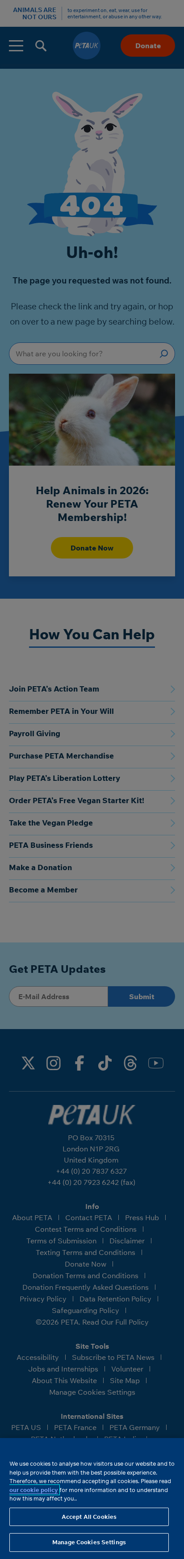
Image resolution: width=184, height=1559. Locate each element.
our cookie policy (33, 1489)
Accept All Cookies (89, 1516)
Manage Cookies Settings (89, 1542)
